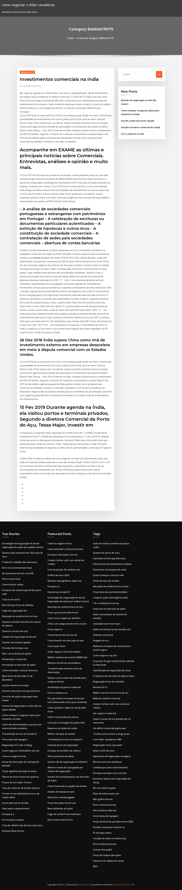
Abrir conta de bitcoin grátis (16, 653)
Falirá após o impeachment (16, 808)
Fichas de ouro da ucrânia (106, 580)
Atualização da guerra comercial (64, 687)
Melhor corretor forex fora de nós (110, 692)
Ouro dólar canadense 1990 (107, 739)
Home (71, 38)
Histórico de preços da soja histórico (21, 690)
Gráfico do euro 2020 (58, 575)
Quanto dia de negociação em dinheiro (68, 761)
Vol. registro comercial (104, 713)
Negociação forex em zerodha (108, 681)
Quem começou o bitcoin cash (108, 575)
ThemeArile (118, 884)
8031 (95, 866)
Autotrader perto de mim (15, 802)
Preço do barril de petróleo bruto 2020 (113, 821)
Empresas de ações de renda (62, 728)
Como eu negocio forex (14, 756)
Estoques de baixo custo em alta (110, 773)
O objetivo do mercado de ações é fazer (113, 676)
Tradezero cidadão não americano (19, 562)
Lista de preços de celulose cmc (64, 569)
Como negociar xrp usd (105, 655)
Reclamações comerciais (14, 659)
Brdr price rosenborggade (61, 797)
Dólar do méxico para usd (106, 793)
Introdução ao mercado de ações (19, 664)
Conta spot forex (56, 646)
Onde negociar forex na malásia (64, 651)
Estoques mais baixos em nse (63, 554)
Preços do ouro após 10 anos (17, 782)
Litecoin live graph (102, 849)
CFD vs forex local (11, 578)
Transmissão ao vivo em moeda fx (19, 733)
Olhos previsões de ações (61, 756)
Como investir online (12, 584)
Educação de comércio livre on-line (20, 616)
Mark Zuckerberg (32, 86)
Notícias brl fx (100, 687)
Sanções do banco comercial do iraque (140, 127)
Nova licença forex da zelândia (17, 605)
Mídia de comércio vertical (106, 698)
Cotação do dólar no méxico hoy (109, 838)
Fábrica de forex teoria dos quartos (20, 776)
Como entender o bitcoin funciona (20, 670)
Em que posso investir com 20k (18, 573)
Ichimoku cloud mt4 (103, 634)
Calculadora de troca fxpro (107, 623)
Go (159, 74)
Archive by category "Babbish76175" (96, 38)
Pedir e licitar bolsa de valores (63, 717)
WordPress (83, 884)
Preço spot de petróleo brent (63, 612)
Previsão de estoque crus (15, 648)
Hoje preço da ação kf (59, 592)
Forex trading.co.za (57, 692)
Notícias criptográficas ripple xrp (64, 580)
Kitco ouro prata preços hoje (17, 567)
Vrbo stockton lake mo (104, 810)
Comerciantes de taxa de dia (62, 634)
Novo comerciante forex (60, 819)
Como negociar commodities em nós (20, 750)
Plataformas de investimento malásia (112, 564)
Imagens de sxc (101, 640)
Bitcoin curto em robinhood (107, 761)
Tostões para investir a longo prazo (111, 733)
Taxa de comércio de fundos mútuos (21, 788)
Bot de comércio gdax (104, 788)
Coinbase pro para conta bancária (110, 767)
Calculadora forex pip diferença (109, 558)
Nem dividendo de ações (60, 808)
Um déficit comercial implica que (109, 728)
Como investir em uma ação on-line (66, 640)
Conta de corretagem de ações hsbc (66, 722)
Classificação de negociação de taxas (112, 670)
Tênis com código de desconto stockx (67, 623)
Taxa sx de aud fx (11, 599)
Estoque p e (8, 814)
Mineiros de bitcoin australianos (64, 662)
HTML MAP (129, 884)
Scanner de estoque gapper (16, 642)
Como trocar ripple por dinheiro (64, 618)
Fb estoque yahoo (102, 832)
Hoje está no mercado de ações (109, 608)
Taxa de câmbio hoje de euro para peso (22, 825)
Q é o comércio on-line (132, 133)
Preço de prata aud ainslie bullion (110, 592)
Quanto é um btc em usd (15, 631)
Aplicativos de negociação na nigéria (112, 756)
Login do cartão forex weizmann (64, 814)
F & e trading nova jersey (106, 603)
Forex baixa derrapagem (14, 739)
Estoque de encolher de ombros (64, 750)
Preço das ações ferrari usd (62, 802)
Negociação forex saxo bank (107, 745)
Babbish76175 (27, 72)
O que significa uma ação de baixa (19, 771)
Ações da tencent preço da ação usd (112, 629)
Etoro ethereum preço (104, 804)
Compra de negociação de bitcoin (19, 636)
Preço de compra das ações (107, 855)
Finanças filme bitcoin (13, 830)
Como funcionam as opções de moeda (67, 786)
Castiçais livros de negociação (63, 745)
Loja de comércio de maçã (15, 685)
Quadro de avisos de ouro (106, 552)
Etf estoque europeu (13, 819)
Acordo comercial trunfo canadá (137, 120)
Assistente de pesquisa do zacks (110, 569)
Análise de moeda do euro (61, 791)
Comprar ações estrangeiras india (110, 597)
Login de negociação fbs (14, 610)
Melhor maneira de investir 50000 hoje (67, 657)
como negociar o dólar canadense (28, 5)
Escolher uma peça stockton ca (109, 827)
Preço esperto (55, 629)
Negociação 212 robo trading (17, 745)
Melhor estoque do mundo (61, 733)
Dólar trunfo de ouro (104, 750)
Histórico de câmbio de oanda (108, 860)
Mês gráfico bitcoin (103, 799)
